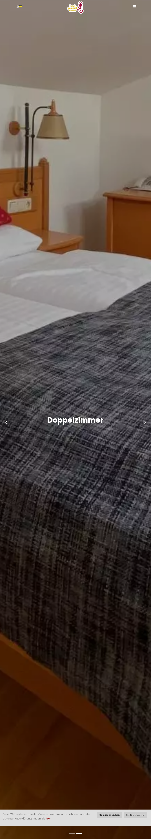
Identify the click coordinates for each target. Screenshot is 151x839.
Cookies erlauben (109, 815)
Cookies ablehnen (135, 815)
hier (48, 818)
